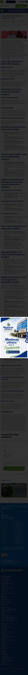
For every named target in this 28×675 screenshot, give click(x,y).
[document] (14, 337)
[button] (26, 318)
